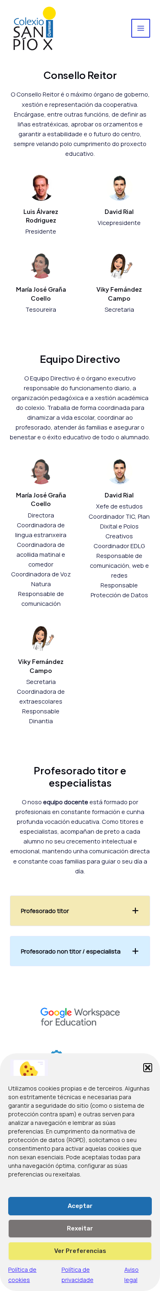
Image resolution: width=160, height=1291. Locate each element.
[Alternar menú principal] (140, 28)
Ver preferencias (80, 1251)
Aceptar (80, 1206)
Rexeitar (80, 1228)
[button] (148, 1068)
